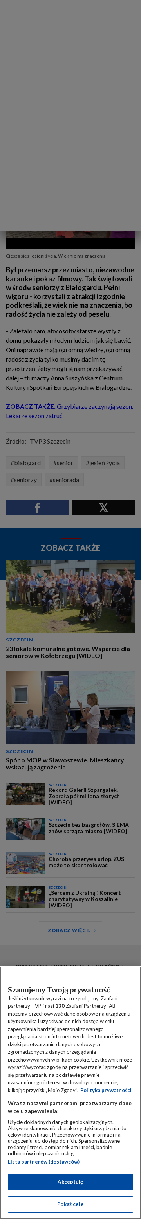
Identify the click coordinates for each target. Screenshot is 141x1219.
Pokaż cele (70, 1204)
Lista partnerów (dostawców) (44, 1162)
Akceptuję (70, 1182)
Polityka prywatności (106, 1090)
